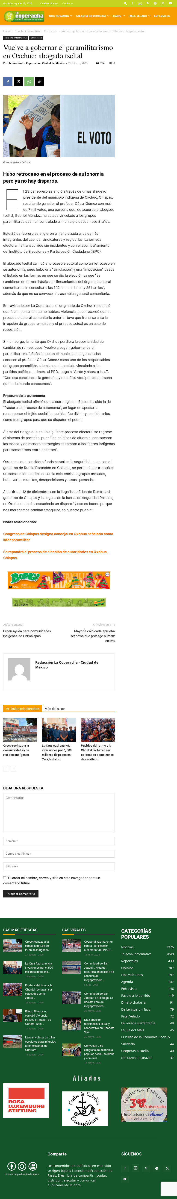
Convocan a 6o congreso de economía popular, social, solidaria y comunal (99, 1052)
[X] (162, 3)
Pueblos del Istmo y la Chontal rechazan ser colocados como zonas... (39, 991)
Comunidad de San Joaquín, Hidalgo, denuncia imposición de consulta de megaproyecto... (99, 971)
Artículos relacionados (22, 709)
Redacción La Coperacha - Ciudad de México (37, 63)
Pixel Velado (138, 16)
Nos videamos (59, 16)
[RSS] (147, 3)
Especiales (162, 16)
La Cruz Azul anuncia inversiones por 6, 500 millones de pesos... (39, 967)
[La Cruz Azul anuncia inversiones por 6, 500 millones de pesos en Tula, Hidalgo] (59, 730)
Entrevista (50, 31)
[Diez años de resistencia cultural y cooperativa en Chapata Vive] (71, 1023)
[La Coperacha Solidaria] (59, 602)
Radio (117, 16)
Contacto (67, 3)
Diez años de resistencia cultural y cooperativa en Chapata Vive (99, 1025)
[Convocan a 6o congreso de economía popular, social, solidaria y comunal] (71, 1050)
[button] (125, 3)
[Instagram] (139, 3)
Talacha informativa (91, 16)
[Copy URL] (39, 81)
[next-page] (13, 768)
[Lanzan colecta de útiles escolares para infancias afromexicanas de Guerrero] (12, 1041)
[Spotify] (155, 3)
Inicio (6, 31)
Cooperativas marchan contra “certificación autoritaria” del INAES (98, 945)
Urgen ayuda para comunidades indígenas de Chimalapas (27, 633)
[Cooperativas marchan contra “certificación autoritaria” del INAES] (71, 945)
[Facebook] (132, 3)
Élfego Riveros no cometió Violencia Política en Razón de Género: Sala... (38, 1017)
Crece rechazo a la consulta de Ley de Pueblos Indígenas (16, 750)
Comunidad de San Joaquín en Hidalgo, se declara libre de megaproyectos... (98, 999)
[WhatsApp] (29, 81)
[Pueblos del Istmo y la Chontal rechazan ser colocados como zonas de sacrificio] (98, 730)
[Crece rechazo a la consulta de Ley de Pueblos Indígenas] (20, 730)
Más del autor (55, 709)
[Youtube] (170, 3)
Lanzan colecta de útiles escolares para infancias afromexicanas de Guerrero (40, 1043)
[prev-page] (6, 768)
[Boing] (59, 580)
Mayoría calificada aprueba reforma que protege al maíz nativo (93, 636)
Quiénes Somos (49, 3)
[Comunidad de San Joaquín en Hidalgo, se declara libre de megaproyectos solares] (71, 997)
